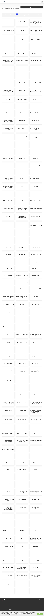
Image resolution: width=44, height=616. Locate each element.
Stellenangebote (23, 7)
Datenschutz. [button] (20, 614)
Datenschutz (11, 608)
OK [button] (39, 613)
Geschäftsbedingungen (11, 606)
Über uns (3, 608)
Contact (3, 606)
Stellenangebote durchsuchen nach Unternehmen (35, 7)
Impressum (10, 609)
